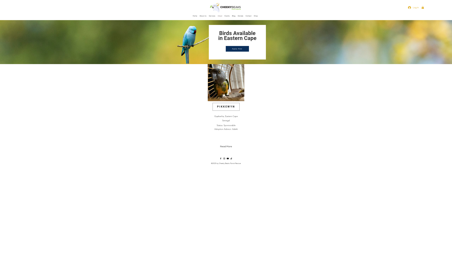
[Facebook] (221, 158)
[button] (423, 7)
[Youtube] (228, 158)
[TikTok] (231, 158)
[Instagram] (224, 158)
